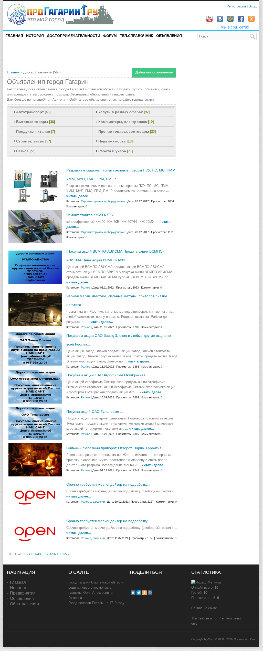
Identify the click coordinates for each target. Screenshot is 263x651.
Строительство (30, 141)
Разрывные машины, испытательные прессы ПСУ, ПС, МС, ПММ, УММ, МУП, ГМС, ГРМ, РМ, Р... (121, 174)
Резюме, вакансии (93, 501)
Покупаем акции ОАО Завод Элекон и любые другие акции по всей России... (118, 339)
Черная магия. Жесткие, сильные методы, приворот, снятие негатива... (116, 300)
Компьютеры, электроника (122, 122)
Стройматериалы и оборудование (103, 201)
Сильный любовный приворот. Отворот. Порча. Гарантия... (115, 448)
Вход (253, 6)
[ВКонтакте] (133, 592)
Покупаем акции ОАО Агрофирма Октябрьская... (107, 375)
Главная (13, 72)
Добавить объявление (154, 72)
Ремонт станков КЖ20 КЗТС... (91, 215)
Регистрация (237, 6)
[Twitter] (138, 592)
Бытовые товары (32, 122)
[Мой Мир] (150, 592)
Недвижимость (112, 141)
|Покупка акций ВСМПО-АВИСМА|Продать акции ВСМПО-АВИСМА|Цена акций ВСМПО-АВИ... (115, 255)
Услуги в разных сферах (120, 112)
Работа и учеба (112, 151)
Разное (22, 151)
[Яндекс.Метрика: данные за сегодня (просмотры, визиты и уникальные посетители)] (206, 582)
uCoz (252, 639)
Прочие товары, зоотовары (123, 131)
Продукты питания (33, 131)
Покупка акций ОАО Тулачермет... (94, 411)
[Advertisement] (67, 55)
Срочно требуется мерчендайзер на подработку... (108, 484)
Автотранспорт (30, 112)
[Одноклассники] (144, 592)
